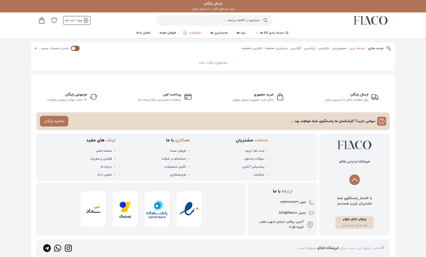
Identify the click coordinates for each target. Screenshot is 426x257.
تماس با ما (143, 33)
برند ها (241, 33)
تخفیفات (195, 33)
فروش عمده (168, 33)
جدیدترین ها (219, 33)
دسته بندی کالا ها (272, 33)
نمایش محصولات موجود (55, 48)
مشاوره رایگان (54, 121)
